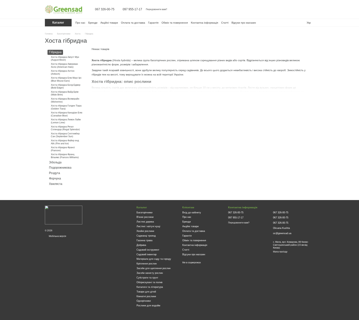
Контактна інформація (204, 22)
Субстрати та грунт (147, 277)
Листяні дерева (145, 221)
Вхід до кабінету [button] (191, 212)
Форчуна (55, 178)
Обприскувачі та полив (149, 282)
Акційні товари (109, 22)
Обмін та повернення (175, 22)
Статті (224, 22)
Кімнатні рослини (146, 296)
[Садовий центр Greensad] (63, 215)
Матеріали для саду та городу (153, 258)
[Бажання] (301, 9)
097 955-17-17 (132, 9)
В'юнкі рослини (145, 217)
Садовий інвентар (146, 254)
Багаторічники (144, 212)
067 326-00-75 (104, 9)
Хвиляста (55, 183)
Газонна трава (144, 240)
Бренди (92, 22)
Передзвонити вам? (156, 9)
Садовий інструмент (147, 249)
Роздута (54, 173)
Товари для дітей (146, 291)
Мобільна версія (57, 236)
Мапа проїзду (280, 251)
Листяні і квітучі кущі (148, 226)
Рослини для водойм (148, 305)
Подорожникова (60, 167)
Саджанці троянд (146, 235)
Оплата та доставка (133, 22)
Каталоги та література (149, 287)
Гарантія (153, 22)
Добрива (141, 245)
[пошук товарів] (282, 9)
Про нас (80, 22)
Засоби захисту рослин (149, 273)
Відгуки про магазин (243, 22)
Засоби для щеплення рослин (153, 268)
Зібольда (55, 162)
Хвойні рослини (145, 231)
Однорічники (143, 300)
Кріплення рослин (146, 263)
